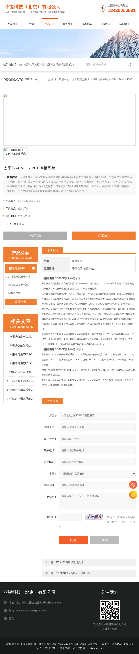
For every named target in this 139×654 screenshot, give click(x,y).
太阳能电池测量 (81, 79)
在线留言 (105, 23)
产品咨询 (35, 235)
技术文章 (87, 23)
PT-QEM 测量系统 (18, 284)
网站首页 (13, 23)
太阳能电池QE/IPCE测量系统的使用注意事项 (22, 354)
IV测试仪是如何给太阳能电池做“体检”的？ (22, 345)
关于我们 (31, 23)
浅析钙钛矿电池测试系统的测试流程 (22, 372)
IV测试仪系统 (100, 79)
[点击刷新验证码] (94, 517)
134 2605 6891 (133, 485)
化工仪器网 (78, 648)
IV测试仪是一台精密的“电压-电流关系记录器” (22, 336)
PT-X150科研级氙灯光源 (69, 562)
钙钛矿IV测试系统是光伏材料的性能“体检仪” (22, 389)
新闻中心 (68, 23)
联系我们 (124, 23)
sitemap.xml (96, 648)
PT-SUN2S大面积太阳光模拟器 (73, 573)
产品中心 (50, 23)
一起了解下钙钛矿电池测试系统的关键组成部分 (22, 380)
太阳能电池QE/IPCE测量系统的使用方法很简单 (22, 363)
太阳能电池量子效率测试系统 (22, 276)
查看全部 (20, 301)
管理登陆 (50, 648)
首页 (53, 79)
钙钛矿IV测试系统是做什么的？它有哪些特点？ (22, 398)
